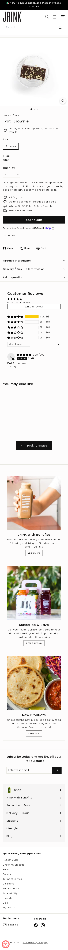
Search (7, 874)
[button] (15, 316)
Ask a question (13, 277)
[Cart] (54, 17)
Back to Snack (36, 445)
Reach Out (9, 869)
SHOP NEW (34, 733)
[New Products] (34, 683)
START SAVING (34, 643)
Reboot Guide (11, 859)
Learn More (34, 552)
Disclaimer (9, 883)
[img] (24, 354)
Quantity (9, 168)
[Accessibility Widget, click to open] (6, 944)
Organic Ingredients (17, 260)
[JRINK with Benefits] (34, 503)
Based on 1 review (18, 302)
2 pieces (11, 146)
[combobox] (34, 27)
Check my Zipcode (13, 864)
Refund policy (11, 888)
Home (6, 115)
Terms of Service (12, 878)
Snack (16, 115)
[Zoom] (63, 100)
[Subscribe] (53, 925)
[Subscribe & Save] (34, 593)
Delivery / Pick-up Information (24, 269)
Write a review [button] (34, 306)
